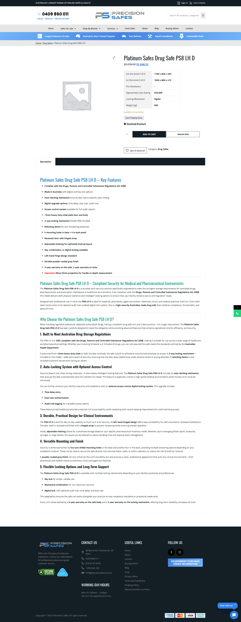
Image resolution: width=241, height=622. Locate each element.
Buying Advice (172, 28)
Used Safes (130, 28)
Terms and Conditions (135, 580)
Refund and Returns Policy (137, 589)
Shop (127, 572)
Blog (157, 28)
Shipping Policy (132, 585)
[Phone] (237, 313)
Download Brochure (136, 123)
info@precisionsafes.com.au (99, 572)
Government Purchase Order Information (185, 562)
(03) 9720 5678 (93, 563)
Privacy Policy (131, 576)
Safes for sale (67, 28)
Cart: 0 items (199, 3)
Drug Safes (48, 43)
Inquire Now (183, 134)
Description (45, 161)
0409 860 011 (92, 558)
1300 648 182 (92, 568)
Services (111, 28)
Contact (189, 28)
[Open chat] (234, 615)
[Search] (203, 15)
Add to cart (149, 134)
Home (51, 28)
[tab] (45, 161)
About (145, 28)
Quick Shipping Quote (134, 117)
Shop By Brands (90, 28)
